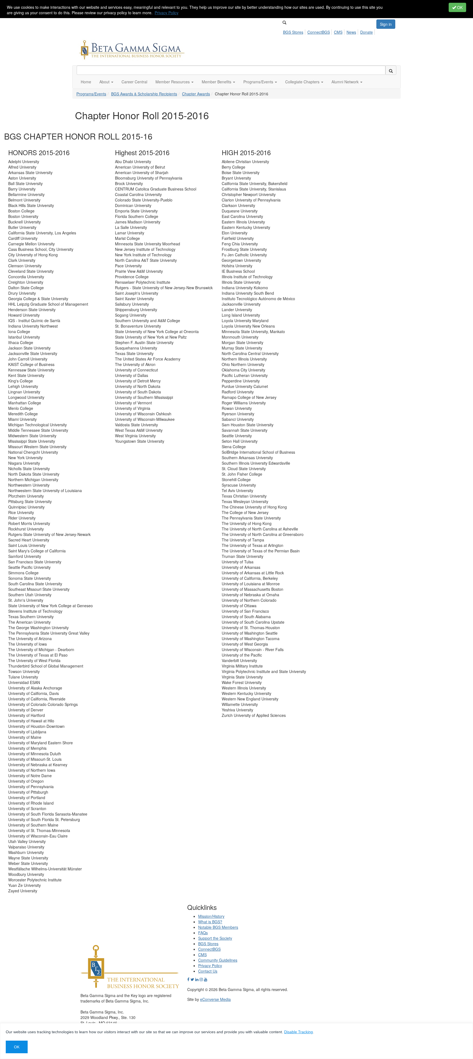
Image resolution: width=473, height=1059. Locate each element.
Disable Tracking (298, 1032)
